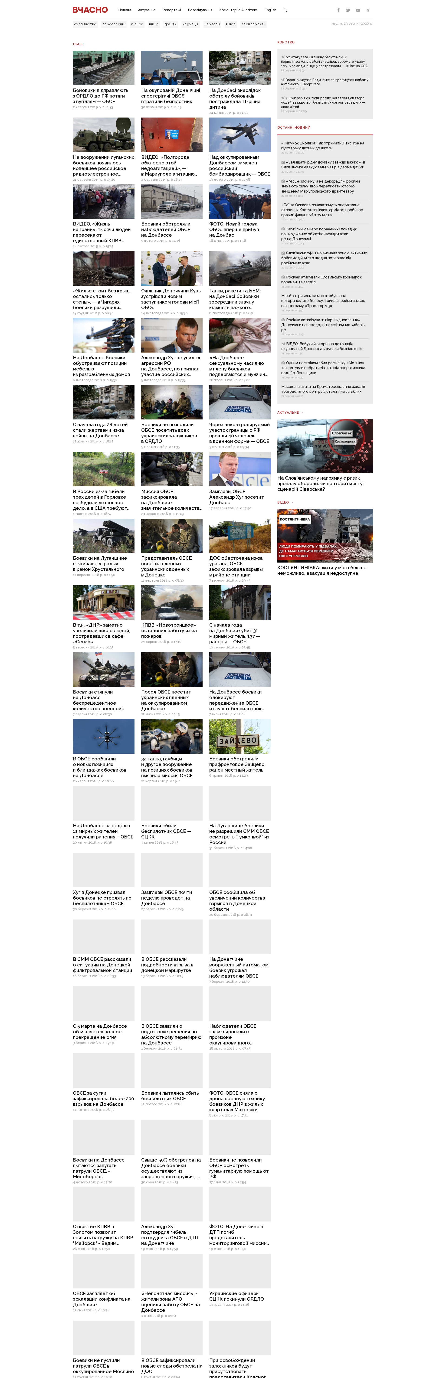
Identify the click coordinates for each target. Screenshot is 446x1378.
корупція (191, 24)
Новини (124, 10)
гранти (170, 24)
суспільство (85, 24)
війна (154, 24)
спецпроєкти (254, 24)
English (270, 10)
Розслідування (200, 10)
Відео (283, 502)
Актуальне (147, 10)
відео (231, 24)
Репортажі (172, 10)
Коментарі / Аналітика (238, 10)
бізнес (137, 24)
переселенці (113, 24)
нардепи (212, 24)
